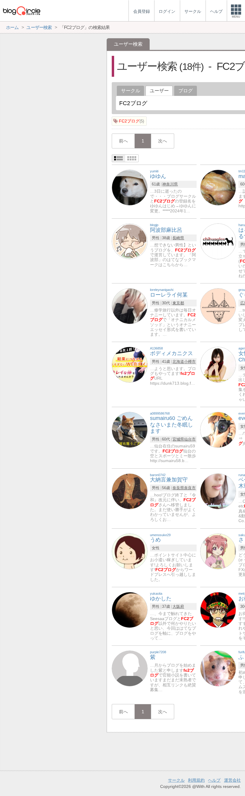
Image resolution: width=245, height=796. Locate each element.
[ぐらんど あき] (218, 305)
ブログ (185, 90)
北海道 (178, 361)
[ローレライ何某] (130, 305)
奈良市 (190, 488)
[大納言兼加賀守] (130, 490)
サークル (130, 90)
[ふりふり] (218, 668)
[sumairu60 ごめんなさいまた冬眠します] (130, 429)
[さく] (218, 550)
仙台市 (190, 439)
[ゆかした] (130, 609)
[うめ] (130, 550)
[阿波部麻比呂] (130, 240)
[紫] (130, 668)
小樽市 (190, 361)
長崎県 (178, 238)
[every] (218, 429)
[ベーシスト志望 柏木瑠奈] (218, 490)
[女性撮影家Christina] (218, 364)
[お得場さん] (218, 609)
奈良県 (178, 488)
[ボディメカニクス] (130, 364)
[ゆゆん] (130, 187)
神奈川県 (170, 184)
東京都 (178, 303)
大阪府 (178, 606)
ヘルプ (214, 780)
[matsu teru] (218, 187)
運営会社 (232, 780)
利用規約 (196, 780)
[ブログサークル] (21, 10)
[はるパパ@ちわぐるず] (218, 240)
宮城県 (178, 439)
